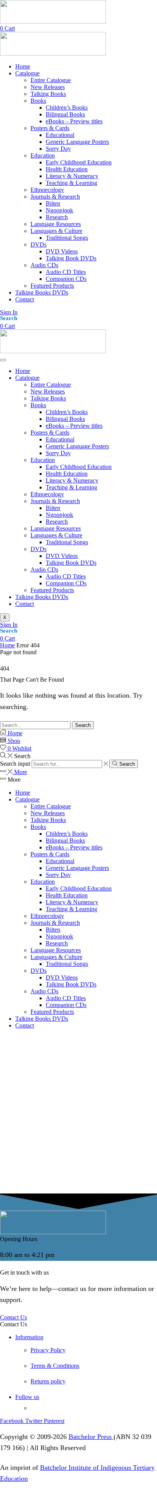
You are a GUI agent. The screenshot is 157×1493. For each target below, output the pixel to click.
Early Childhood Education (79, 467)
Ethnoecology (47, 494)
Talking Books (48, 398)
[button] (7, 28)
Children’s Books (67, 412)
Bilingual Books (65, 419)
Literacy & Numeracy (72, 480)
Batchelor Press (91, 1436)
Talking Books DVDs (41, 597)
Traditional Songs (67, 542)
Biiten (53, 508)
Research (57, 521)
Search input (15, 763)
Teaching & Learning (71, 487)
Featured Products (52, 590)
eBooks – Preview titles (74, 425)
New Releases (47, 391)
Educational (60, 439)
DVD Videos (62, 556)
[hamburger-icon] (3, 360)
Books (38, 405)
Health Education (67, 473)
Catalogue (27, 377)
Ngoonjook (59, 514)
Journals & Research (55, 501)
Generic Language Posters (77, 446)
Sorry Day (58, 453)
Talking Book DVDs (71, 562)
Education (42, 460)
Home (22, 371)
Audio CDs (44, 569)
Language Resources (55, 528)
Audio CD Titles (66, 576)
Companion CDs (66, 583)
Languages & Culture (56, 535)
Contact (24, 604)
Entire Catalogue (50, 384)
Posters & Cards (49, 432)
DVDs (38, 549)
